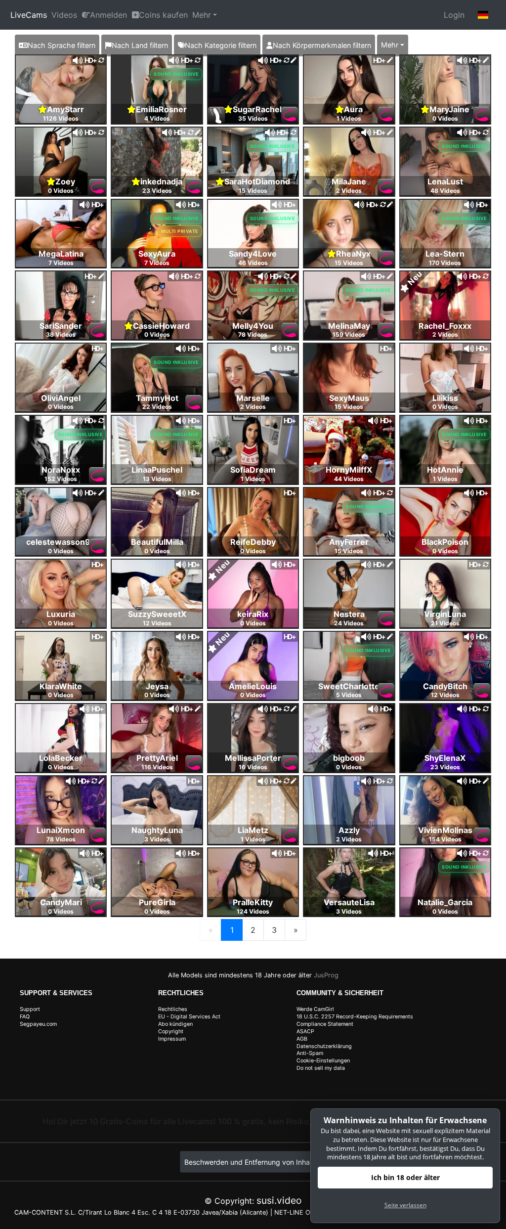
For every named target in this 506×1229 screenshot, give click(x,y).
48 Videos (445, 190)
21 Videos (445, 623)
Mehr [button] (389, 45)
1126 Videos (61, 118)
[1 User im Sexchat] (157, 88)
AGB (301, 1039)
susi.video (278, 1200)
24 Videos (349, 623)
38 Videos (61, 334)
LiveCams (28, 15)
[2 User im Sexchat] (445, 88)
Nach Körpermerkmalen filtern (322, 45)
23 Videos (157, 190)
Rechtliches (172, 1009)
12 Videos (157, 623)
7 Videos (61, 262)
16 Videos (253, 767)
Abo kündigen (175, 1024)
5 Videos (349, 695)
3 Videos (157, 839)
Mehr (201, 15)
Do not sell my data (320, 1068)
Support (30, 1009)
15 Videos (253, 190)
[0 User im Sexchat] (349, 88)
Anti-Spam (309, 1053)
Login (454, 15)
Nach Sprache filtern (61, 45)
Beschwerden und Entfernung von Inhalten (253, 1162)
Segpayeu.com (38, 1024)
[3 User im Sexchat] (61, 88)
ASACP (305, 1031)
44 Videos (349, 479)
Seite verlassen (405, 1205)
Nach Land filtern (140, 45)
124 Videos (253, 911)
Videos (64, 15)
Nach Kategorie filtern (220, 45)
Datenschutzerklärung (324, 1046)
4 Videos (157, 118)
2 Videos (349, 190)
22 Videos (157, 406)
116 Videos (157, 767)
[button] (483, 15)
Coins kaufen (163, 15)
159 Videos (349, 334)
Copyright (170, 1031)
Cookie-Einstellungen (323, 1060)
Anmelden (108, 15)
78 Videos (252, 334)
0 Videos (445, 118)
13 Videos (157, 479)
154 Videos (445, 839)
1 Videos (349, 118)
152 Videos (60, 479)
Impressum (172, 1039)
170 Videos (445, 262)
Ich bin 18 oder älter (405, 1177)
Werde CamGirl (315, 1009)
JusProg (326, 975)
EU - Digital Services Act (189, 1016)
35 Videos (253, 118)
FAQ (25, 1016)
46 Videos (253, 262)
